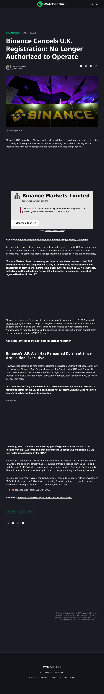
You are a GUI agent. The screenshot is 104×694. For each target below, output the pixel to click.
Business (16, 33)
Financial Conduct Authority (55, 231)
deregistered (62, 247)
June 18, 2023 (43, 489)
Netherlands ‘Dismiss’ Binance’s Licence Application (44, 340)
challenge (37, 326)
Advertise (44, 678)
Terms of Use (56, 678)
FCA (21, 512)
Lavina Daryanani (19, 66)
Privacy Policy (69, 678)
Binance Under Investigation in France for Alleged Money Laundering (52, 239)
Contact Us (33, 678)
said (21, 379)
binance (11, 512)
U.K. (29, 512)
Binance (9, 33)
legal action (12, 323)
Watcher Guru (52, 667)
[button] (7, 4)
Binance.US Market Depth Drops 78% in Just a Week (44, 497)
